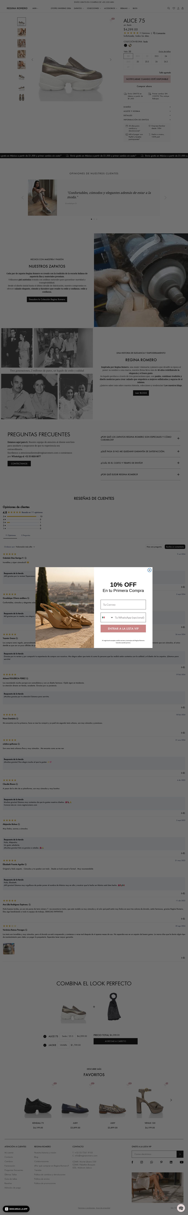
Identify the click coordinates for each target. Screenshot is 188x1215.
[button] (16, 1209)
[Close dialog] (149, 570)
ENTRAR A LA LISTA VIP (123, 628)
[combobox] (107, 617)
